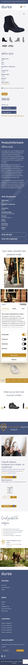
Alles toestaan (14, 355)
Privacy (6, 661)
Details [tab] (14, 308)
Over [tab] (23, 308)
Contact (3, 604)
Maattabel (3, 602)
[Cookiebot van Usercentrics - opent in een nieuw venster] (20, 304)
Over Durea (3, 585)
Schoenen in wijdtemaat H (6, 627)
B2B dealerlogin (4, 611)
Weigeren (14, 359)
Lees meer (4, 94)
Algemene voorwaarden (13, 661)
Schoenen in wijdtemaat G (6, 625)
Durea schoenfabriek (5, 587)
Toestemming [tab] (5, 308)
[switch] (24, 339)
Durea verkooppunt (14, 427)
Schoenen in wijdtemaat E (6, 623)
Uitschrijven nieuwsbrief (6, 608)
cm (13, 497)
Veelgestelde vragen (5, 606)
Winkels (3, 589)
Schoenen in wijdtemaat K (6, 630)
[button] (24, 14)
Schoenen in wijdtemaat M (6, 632)
